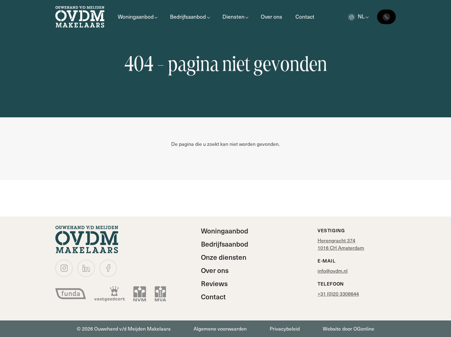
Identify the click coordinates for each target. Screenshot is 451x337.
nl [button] (361, 16)
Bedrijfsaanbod (188, 16)
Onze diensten (223, 257)
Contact (304, 16)
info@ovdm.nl (333, 270)
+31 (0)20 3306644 (338, 293)
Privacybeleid (285, 328)
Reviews (214, 283)
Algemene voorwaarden (220, 328)
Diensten (233, 16)
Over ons (271, 16)
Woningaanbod (136, 16)
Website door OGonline (348, 328)
